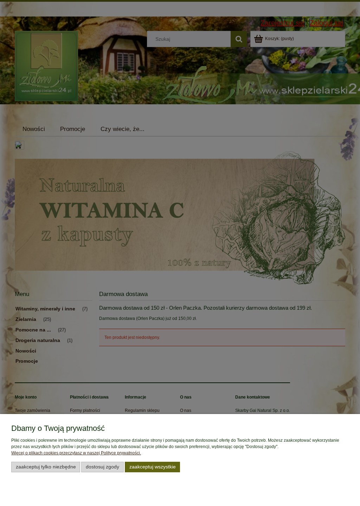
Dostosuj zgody (102, 466)
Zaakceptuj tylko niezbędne (46, 466)
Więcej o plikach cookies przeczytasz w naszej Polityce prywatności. (76, 453)
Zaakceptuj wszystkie (152, 466)
